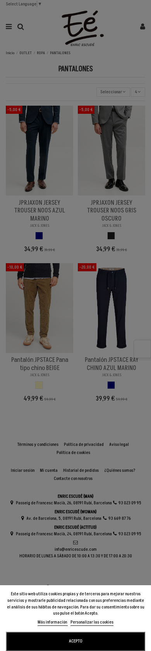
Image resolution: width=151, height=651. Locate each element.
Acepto (75, 641)
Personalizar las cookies (91, 622)
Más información (53, 622)
